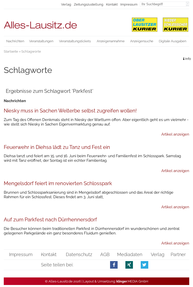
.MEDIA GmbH (132, 281)
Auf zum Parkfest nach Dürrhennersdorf (50, 220)
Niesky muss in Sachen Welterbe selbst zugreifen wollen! (70, 111)
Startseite (11, 51)
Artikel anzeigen (175, 134)
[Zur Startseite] (64, 22)
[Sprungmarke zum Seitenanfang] (186, 274)
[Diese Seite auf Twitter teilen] (145, 264)
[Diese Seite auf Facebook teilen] (114, 264)
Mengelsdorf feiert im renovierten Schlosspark (58, 183)
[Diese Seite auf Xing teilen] (129, 264)
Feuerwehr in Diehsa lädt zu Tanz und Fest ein (57, 147)
